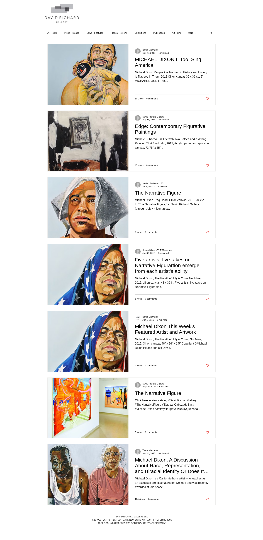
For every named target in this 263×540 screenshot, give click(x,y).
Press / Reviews (119, 33)
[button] (211, 33)
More (190, 33)
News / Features (94, 33)
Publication (159, 33)
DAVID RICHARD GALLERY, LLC (132, 516)
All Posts (52, 33)
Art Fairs (176, 33)
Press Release (71, 33)
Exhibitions (140, 33)
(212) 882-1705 (164, 519)
